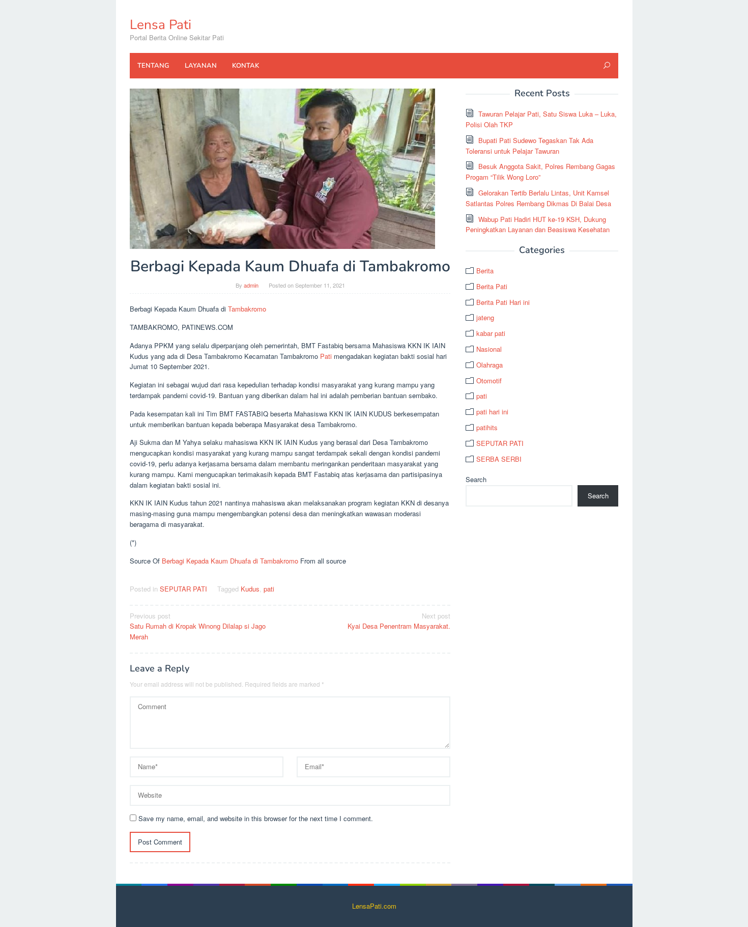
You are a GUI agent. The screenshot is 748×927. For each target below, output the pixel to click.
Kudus (250, 589)
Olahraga (489, 365)
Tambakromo (247, 309)
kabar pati (490, 333)
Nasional (489, 349)
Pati (326, 356)
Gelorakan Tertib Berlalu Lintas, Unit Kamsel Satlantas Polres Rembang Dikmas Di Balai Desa (538, 198)
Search (476, 479)
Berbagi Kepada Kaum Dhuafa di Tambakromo (230, 561)
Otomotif (489, 380)
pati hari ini (492, 411)
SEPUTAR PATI (183, 589)
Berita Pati (491, 286)
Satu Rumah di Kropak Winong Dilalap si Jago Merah (198, 626)
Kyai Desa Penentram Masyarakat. (399, 621)
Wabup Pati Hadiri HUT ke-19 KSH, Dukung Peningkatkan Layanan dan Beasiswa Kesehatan (538, 224)
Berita (485, 270)
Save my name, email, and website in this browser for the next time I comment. (255, 818)
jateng (485, 317)
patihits (487, 427)
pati (269, 589)
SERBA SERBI (499, 459)
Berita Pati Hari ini (503, 302)
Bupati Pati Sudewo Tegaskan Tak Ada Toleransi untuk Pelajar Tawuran (529, 145)
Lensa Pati (160, 25)
